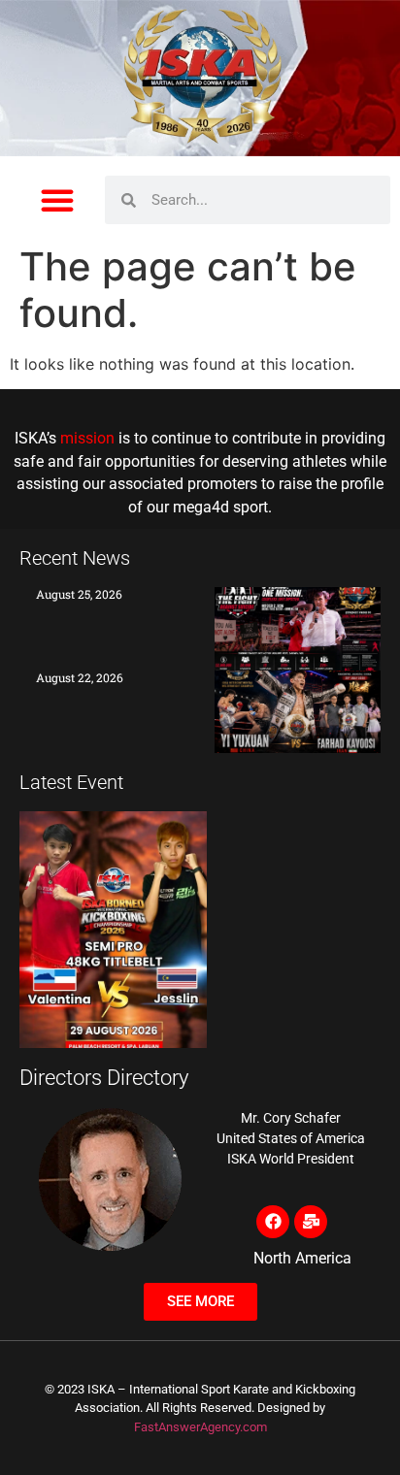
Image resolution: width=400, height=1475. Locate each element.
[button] (57, 200)
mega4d (201, 507)
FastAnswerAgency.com (200, 1427)
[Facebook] (272, 1221)
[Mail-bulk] (310, 1221)
